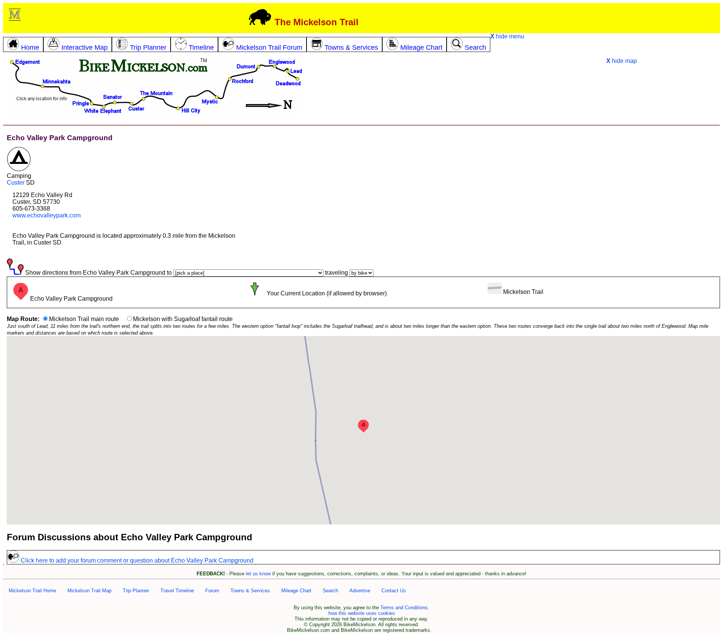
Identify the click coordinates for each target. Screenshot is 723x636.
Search (330, 590)
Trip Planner (136, 590)
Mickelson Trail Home (32, 590)
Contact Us (393, 590)
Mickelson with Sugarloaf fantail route (183, 319)
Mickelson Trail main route (84, 319)
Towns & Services (250, 590)
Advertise (359, 590)
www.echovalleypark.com (46, 215)
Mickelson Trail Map (89, 590)
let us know (258, 573)
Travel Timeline (177, 590)
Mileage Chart (296, 590)
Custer (15, 182)
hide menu (507, 36)
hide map (621, 61)
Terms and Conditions (404, 607)
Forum (212, 590)
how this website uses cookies (361, 613)
